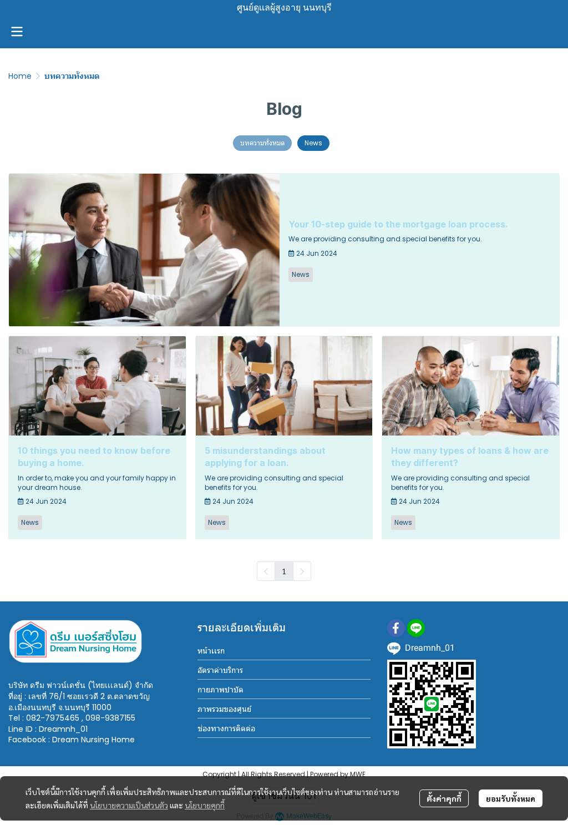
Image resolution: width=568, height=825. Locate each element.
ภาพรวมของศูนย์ (224, 709)
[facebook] (396, 628)
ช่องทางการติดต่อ (226, 728)
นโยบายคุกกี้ (205, 805)
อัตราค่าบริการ (220, 670)
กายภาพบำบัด (220, 689)
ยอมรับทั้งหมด (510, 798)
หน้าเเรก (211, 650)
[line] (416, 628)
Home (20, 76)
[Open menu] (17, 32)
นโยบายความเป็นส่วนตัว (129, 805)
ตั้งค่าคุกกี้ (444, 798)
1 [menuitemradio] (284, 571)
